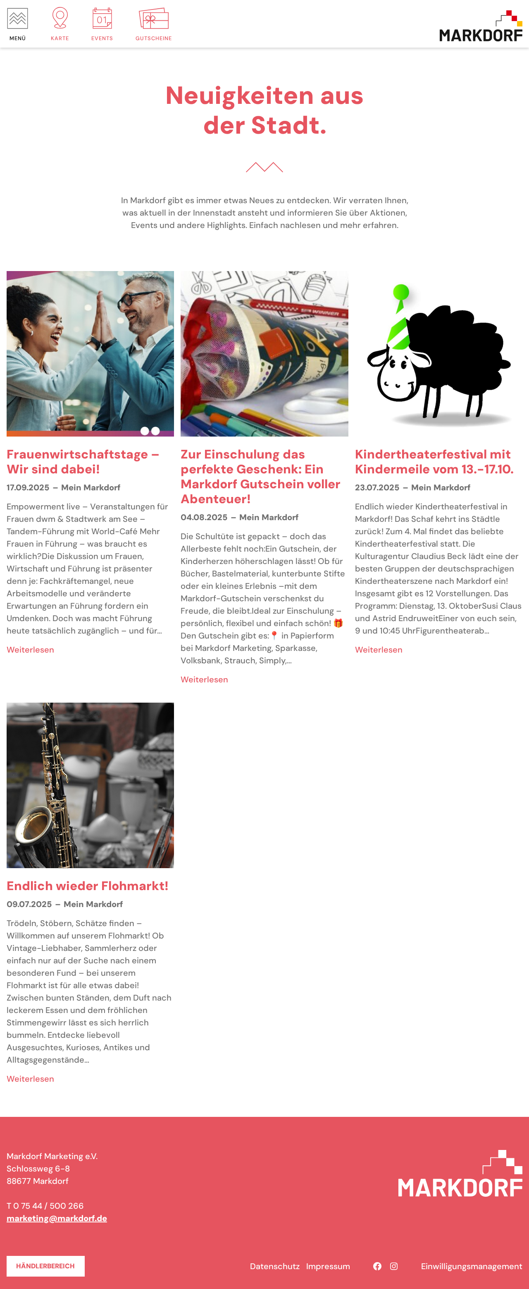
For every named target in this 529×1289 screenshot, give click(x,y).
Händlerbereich (45, 1266)
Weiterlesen (30, 650)
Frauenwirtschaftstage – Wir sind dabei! (83, 462)
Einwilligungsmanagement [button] (471, 1266)
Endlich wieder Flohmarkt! (88, 886)
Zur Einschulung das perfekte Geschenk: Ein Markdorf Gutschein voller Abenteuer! (261, 476)
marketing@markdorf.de (57, 1218)
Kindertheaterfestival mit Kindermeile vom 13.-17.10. (434, 462)
